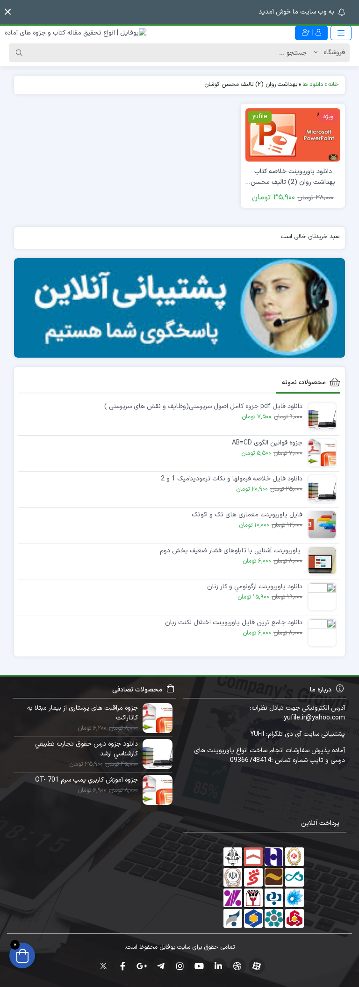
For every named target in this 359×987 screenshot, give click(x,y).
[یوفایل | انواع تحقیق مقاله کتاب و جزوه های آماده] (75, 33)
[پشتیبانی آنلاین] (179, 308)
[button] (8, 12)
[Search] (19, 52)
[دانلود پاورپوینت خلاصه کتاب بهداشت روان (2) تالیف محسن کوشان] (292, 135)
